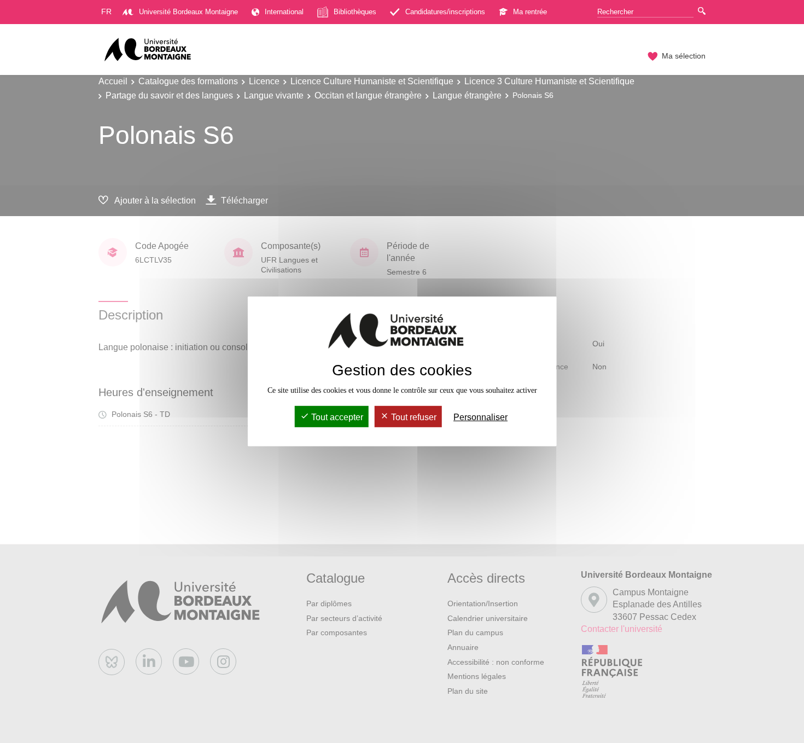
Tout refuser (412, 417)
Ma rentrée (530, 12)
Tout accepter (336, 417)
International (284, 12)
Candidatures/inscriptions (445, 12)
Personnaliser (480, 417)
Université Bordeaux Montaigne (188, 12)
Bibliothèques (355, 12)
